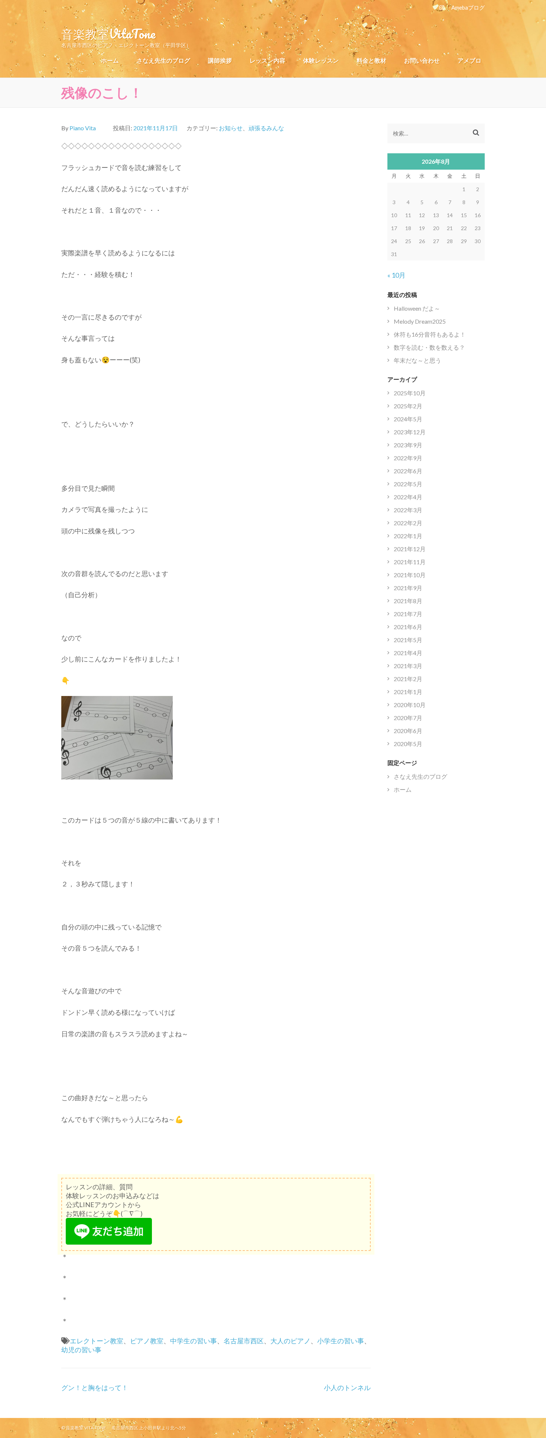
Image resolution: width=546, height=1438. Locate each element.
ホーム (110, 60)
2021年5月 (408, 639)
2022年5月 (408, 483)
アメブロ (469, 60)
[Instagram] (441, 7)
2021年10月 (410, 574)
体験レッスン (321, 60)
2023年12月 (410, 431)
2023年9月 (408, 444)
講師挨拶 (220, 60)
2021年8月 (408, 600)
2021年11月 (410, 561)
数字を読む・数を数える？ (429, 347)
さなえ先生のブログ (163, 60)
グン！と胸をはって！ (94, 1387)
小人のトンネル (347, 1387)
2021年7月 (408, 613)
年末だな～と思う (417, 360)
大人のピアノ (290, 1341)
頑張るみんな (266, 127)
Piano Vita (82, 127)
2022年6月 (408, 470)
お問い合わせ (422, 60)
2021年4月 (408, 652)
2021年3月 (408, 665)
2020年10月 (410, 704)
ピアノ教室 (146, 1341)
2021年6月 (408, 626)
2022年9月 (408, 457)
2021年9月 (408, 587)
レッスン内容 (267, 60)
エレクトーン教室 (96, 1341)
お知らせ (231, 127)
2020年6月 (408, 730)
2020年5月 (408, 743)
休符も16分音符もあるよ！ (430, 334)
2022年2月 (408, 522)
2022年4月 (408, 496)
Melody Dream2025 (420, 321)
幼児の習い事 (81, 1350)
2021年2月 (408, 678)
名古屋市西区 (244, 1341)
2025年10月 (410, 392)
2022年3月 (408, 509)
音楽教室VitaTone (108, 33)
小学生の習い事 (340, 1341)
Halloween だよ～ (417, 308)
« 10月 (396, 275)
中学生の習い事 (193, 1341)
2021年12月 (410, 548)
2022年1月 (408, 535)
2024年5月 (408, 418)
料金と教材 (371, 60)
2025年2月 (408, 405)
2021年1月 (408, 691)
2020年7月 (408, 717)
